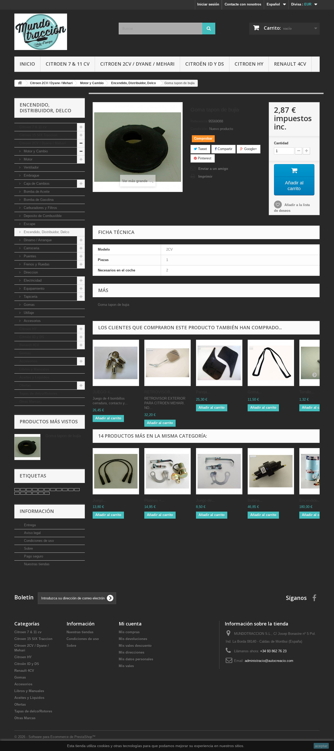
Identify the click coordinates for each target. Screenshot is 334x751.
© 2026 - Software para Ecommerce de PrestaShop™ (55, 737)
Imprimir (205, 176)
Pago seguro (33, 556)
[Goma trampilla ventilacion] (271, 363)
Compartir (224, 149)
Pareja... (203, 392)
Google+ (250, 149)
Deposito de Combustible (42, 216)
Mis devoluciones (133, 639)
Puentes (29, 256)
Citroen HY (249, 64)
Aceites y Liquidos (34, 377)
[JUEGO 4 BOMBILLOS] (116, 363)
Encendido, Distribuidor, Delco (46, 232)
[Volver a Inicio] (20, 83)
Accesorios (32, 321)
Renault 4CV (290, 64)
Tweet (202, 149)
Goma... (254, 392)
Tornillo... (306, 392)
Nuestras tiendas (36, 564)
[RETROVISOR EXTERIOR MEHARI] (167, 363)
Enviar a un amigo (213, 169)
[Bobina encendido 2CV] (271, 471)
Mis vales (126, 666)
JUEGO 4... (103, 392)
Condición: (199, 129)
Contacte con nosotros (243, 4)
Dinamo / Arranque (37, 240)
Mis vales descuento (135, 646)
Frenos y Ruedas (36, 264)
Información (37, 511)
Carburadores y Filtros (40, 208)
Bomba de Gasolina (38, 200)
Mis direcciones (131, 652)
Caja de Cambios (36, 183)
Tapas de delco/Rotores (38, 393)
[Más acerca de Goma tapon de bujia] (27, 447)
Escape (29, 224)
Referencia (198, 121)
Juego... (99, 500)
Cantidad (281, 143)
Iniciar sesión (208, 4)
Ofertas (25, 385)
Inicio (27, 64)
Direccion (30, 272)
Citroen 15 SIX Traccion (38, 135)
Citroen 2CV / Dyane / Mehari (137, 64)
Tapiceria (30, 297)
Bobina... (255, 500)
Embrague (31, 175)
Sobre (28, 548)
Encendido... (309, 500)
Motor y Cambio (35, 151)
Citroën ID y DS (204, 64)
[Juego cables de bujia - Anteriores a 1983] (116, 471)
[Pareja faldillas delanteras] (219, 363)
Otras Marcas (29, 402)
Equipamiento (33, 288)
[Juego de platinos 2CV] (219, 471)
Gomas (29, 305)
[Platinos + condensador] (167, 471)
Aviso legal (32, 533)
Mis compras (129, 632)
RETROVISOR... (159, 392)
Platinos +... (154, 500)
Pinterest (204, 158)
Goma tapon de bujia (63, 435)
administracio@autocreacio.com (269, 661)
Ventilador (31, 167)
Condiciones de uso (38, 541)
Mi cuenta (130, 623)
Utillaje (28, 313)
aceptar (321, 746)
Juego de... (205, 500)
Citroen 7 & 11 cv (68, 64)
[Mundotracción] (62, 32)
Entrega (29, 525)
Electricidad (32, 280)
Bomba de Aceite (36, 192)
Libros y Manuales (34, 369)
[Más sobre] (17, 489)
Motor (27, 159)
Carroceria (31, 248)
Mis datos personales (136, 659)
